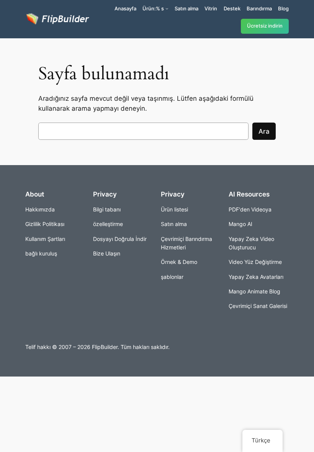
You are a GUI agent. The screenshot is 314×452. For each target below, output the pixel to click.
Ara (264, 131)
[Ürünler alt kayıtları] (166, 8)
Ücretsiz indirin (265, 26)
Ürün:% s (153, 8)
